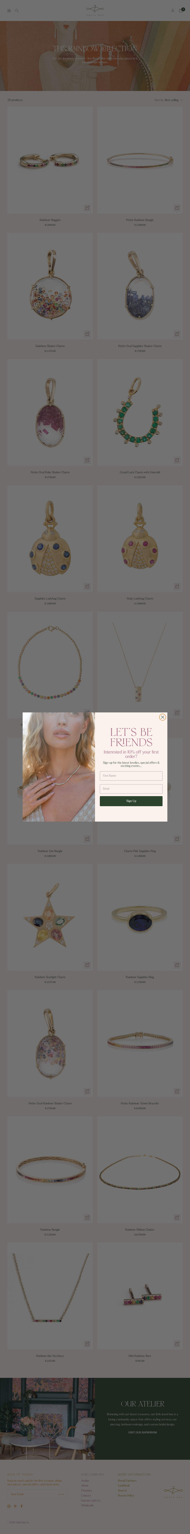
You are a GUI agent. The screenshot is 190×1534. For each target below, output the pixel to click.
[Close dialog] (162, 717)
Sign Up (131, 801)
